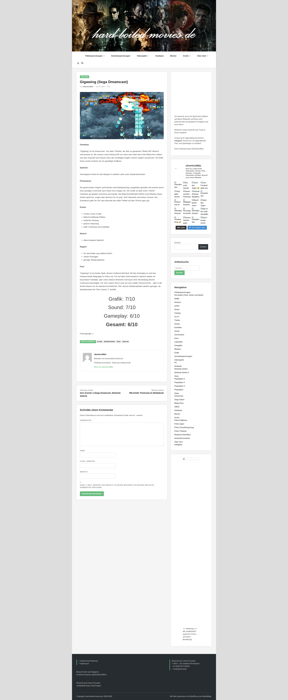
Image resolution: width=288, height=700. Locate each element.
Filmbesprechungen (93, 56)
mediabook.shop (83, 686)
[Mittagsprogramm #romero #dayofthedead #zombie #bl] (187, 202)
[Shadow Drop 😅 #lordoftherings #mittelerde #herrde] (178, 220)
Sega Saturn (179, 399)
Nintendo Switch (181, 369)
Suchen (177, 243)
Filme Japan (179, 424)
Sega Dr (125, 341)
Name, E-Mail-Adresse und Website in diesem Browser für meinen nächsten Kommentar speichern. (117, 486)
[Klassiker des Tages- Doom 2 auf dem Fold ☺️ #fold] (195, 220)
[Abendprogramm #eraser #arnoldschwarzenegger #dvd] (195, 211)
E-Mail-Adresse (88, 461)
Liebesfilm (178, 342)
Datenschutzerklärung (89, 661)
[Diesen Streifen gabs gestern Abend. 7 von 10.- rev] (187, 220)
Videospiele (142, 56)
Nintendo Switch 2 (181, 372)
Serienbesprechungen (120, 56)
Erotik (176, 353)
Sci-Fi (176, 317)
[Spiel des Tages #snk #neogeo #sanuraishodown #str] (204, 202)
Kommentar (86, 420)
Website (84, 472)
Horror (176, 309)
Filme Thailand (180, 431)
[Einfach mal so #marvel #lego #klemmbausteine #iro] (178, 202)
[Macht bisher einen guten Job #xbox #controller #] (195, 202)
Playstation (178, 390)
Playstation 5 (179, 379)
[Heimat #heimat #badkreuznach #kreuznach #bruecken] (195, 194)
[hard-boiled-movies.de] (144, 26)
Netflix (176, 299)
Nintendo (178, 366)
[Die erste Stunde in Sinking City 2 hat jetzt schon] (187, 185)
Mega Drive (179, 403)
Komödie (178, 327)
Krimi (176, 338)
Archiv (186, 56)
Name (83, 451)
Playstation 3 (179, 386)
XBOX (176, 407)
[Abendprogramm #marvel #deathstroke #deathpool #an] (178, 211)
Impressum (84, 664)
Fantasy (177, 313)
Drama (177, 324)
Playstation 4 (179, 382)
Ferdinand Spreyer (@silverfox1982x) (91, 675)
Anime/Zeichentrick (182, 438)
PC (175, 363)
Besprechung (109, 341)
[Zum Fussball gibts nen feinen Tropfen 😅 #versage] (204, 185)
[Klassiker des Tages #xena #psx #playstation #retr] (204, 194)
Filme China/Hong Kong (184, 427)
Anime (177, 331)
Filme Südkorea (180, 420)
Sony (176, 376)
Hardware (159, 56)
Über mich (201, 56)
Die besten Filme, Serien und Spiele (188, 295)
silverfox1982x (88, 86)
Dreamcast (178, 396)
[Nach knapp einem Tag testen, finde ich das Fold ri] (204, 220)
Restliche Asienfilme (182, 435)
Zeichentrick (179, 335)
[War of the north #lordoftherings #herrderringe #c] (204, 211)
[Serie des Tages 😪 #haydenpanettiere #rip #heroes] (195, 185)
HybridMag (206, 696)
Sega (118, 341)
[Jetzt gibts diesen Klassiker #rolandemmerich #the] (178, 194)
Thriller (177, 320)
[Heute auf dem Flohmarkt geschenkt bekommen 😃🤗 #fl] (187, 194)
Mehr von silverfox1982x (103, 367)
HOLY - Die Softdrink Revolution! (186, 664)
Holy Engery (96, 686)
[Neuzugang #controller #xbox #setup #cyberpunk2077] (187, 211)
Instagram (178, 141)
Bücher (173, 56)
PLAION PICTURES (181, 666)
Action (99, 341)
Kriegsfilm (178, 345)
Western (177, 349)
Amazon (177, 302)
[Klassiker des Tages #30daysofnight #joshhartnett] (178, 185)
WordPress (193, 696)
